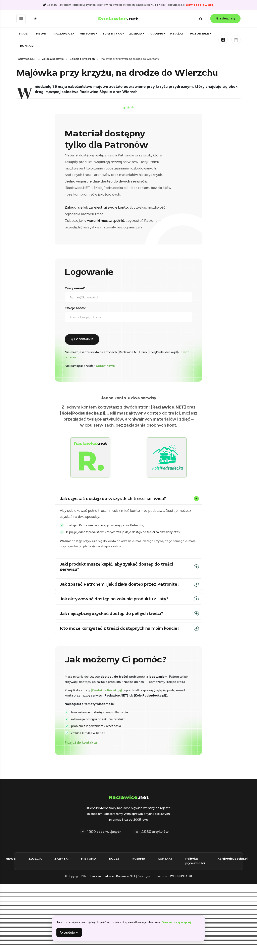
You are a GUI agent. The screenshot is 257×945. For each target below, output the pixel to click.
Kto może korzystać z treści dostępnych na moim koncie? (120, 628)
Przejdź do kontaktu (81, 742)
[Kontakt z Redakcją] (106, 690)
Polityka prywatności (195, 861)
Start (23, 33)
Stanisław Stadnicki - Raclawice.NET (112, 876)
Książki (176, 33)
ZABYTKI (61, 859)
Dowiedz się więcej (200, 5)
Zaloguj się (227, 18)
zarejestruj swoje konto (108, 207)
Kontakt (27, 46)
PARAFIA (138, 859)
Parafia (156, 33)
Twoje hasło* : (76, 308)
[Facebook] (223, 39)
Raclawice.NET (26, 59)
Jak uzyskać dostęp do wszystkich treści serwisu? (113, 498)
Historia (87, 33)
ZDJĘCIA (35, 859)
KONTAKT (165, 859)
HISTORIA (88, 859)
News (41, 33)
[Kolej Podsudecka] (236, 39)
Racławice (62, 33)
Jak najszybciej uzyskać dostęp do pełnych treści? (111, 613)
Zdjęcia (135, 33)
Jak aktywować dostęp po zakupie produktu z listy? (114, 599)
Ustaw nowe (105, 366)
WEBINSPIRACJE (181, 876)
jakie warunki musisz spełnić (101, 220)
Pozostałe (199, 33)
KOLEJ (114, 859)
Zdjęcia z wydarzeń (82, 59)
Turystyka (112, 33)
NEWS (11, 859)
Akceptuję (67, 932)
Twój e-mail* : (76, 288)
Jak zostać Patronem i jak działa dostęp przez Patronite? (120, 584)
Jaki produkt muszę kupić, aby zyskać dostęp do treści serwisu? (116, 566)
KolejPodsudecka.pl (232, 859)
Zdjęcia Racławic (53, 59)
